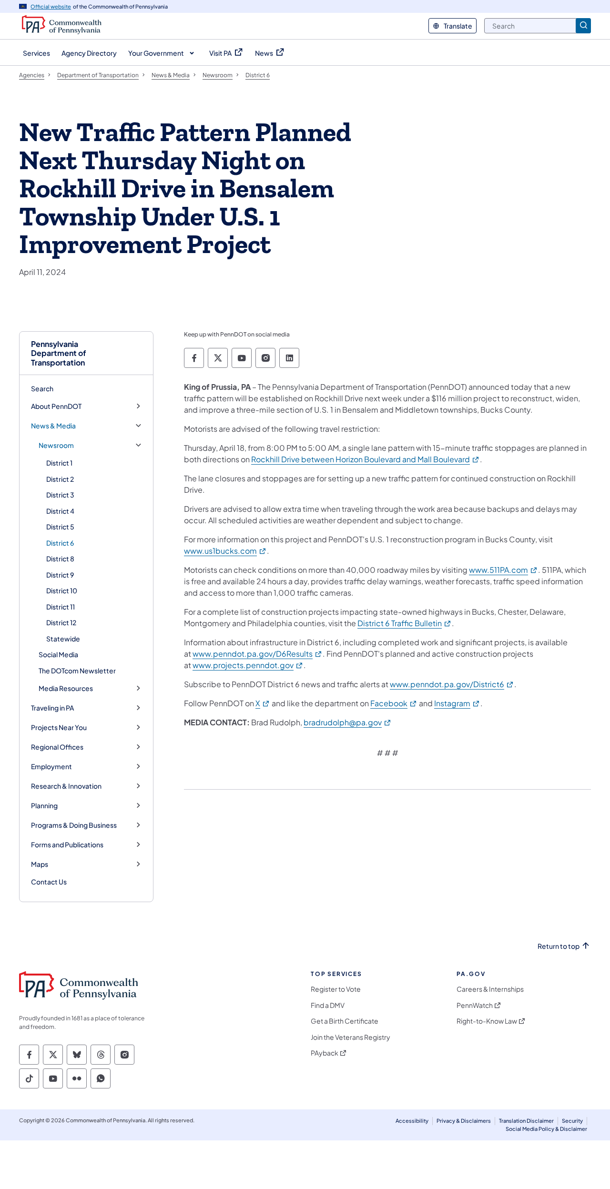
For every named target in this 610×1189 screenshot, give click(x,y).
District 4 (60, 511)
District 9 (60, 574)
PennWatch (475, 1005)
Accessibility (412, 1121)
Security (572, 1121)
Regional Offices (57, 747)
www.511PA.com (503, 570)
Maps (39, 864)
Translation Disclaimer (526, 1121)
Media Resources (66, 688)
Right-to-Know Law (487, 1021)
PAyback (324, 1053)
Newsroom (56, 445)
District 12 (61, 622)
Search (42, 388)
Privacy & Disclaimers (464, 1121)
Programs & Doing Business (74, 825)
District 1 (59, 462)
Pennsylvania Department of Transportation (58, 353)
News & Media (53, 426)
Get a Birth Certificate (344, 1021)
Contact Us (49, 881)
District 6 (60, 543)
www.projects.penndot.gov (248, 665)
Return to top (559, 946)
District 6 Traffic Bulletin (404, 623)
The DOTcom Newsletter (77, 670)
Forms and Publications (67, 845)
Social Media (58, 654)
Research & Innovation (66, 786)
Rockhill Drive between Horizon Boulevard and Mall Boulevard (365, 459)
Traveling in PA (52, 708)
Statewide (63, 638)
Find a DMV (328, 1005)
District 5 (60, 526)
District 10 (61, 590)
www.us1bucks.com (225, 551)
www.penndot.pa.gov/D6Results (258, 654)
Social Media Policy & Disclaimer (546, 1129)
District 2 (60, 479)
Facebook (393, 703)
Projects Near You (59, 727)
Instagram (457, 703)
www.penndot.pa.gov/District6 (452, 684)
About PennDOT (56, 406)
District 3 (60, 494)
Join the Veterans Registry (350, 1037)
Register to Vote (336, 989)
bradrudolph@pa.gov (348, 722)
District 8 (60, 558)
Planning (44, 806)
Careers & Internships (490, 989)
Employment (51, 766)
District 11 (60, 606)
